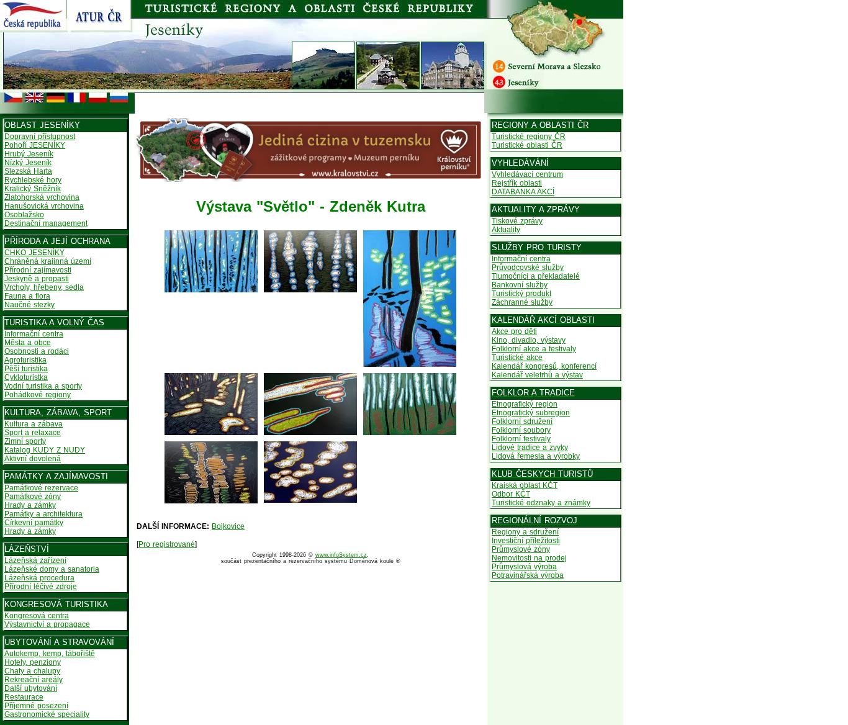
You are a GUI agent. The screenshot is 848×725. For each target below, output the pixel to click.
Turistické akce (517, 357)
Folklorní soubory (521, 430)
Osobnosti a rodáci (36, 351)
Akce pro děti (514, 331)
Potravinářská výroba (528, 575)
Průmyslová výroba (524, 566)
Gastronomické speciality (46, 714)
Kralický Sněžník (32, 188)
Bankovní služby (520, 285)
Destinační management (46, 223)
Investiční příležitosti (526, 540)
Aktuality (506, 229)
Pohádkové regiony (37, 394)
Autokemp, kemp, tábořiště (49, 653)
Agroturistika (25, 360)
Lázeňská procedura (39, 578)
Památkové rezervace (41, 488)
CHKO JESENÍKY (34, 252)
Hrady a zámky (30, 505)
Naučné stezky (29, 304)
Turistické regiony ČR (529, 136)
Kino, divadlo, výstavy (529, 340)
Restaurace (23, 697)
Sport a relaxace (32, 432)
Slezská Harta (28, 171)
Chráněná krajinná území (47, 261)
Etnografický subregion (531, 412)
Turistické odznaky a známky (541, 502)
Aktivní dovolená (32, 458)
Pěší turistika (26, 368)
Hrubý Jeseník (28, 154)
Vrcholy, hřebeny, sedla (44, 287)
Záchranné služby (522, 302)
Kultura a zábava (33, 424)
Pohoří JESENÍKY (34, 145)
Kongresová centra (36, 615)
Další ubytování (30, 688)
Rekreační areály (33, 679)
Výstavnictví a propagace (47, 624)
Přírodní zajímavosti (37, 270)
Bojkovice (228, 526)
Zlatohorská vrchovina (41, 197)
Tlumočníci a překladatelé (536, 276)
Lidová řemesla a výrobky (536, 456)
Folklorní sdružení (522, 421)
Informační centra (33, 334)
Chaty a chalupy (32, 671)
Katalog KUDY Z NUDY (44, 450)
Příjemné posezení (36, 705)
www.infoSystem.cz (341, 555)
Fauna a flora (27, 296)
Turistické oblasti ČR (527, 145)
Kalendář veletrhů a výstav (537, 375)
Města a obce (27, 342)
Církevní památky (33, 522)
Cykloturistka (26, 377)
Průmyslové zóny (521, 549)
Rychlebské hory (32, 180)
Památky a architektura (43, 514)
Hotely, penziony (32, 662)
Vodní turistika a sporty (43, 386)
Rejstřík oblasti (517, 183)
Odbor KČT (511, 494)
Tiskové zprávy (517, 221)
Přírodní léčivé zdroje (40, 586)
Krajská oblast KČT (524, 485)
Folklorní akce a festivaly (534, 348)
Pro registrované (166, 544)
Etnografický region (524, 404)
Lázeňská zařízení (35, 560)
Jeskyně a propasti (36, 278)
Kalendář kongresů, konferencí (544, 366)
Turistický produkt (521, 293)
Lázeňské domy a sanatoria (51, 569)
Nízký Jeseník (28, 162)
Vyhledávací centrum (527, 174)
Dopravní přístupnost (39, 136)
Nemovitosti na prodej (529, 558)
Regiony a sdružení (525, 532)
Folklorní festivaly (521, 439)
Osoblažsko (24, 214)
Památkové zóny (32, 496)
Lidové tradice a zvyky (530, 447)
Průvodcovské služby (528, 267)
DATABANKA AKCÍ (523, 191)
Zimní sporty (25, 441)
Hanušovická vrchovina (44, 206)
